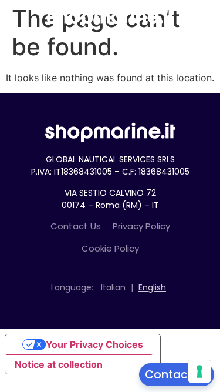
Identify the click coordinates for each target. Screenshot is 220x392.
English (152, 287)
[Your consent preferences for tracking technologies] (199, 371)
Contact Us (75, 226)
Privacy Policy (141, 226)
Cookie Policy (110, 248)
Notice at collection (59, 364)
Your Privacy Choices (94, 344)
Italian (113, 287)
